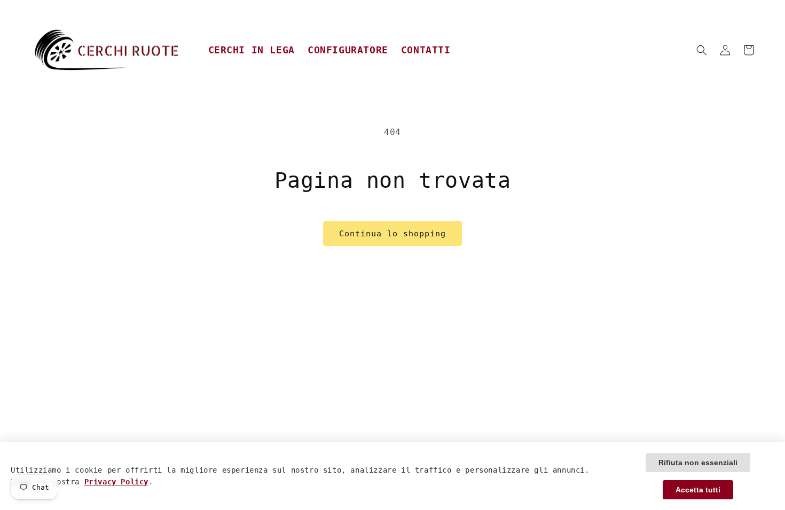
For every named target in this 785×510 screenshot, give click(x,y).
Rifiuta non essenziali (697, 462)
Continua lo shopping (392, 233)
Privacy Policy (116, 481)
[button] (701, 50)
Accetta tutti (698, 489)
